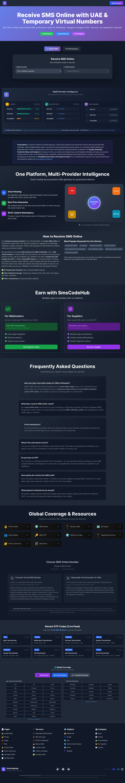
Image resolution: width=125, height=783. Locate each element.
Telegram (91, 684)
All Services (42, 675)
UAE (34, 712)
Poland (52, 705)
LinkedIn (91, 695)
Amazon (72, 698)
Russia (34, 695)
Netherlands (33, 702)
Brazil (33, 691)
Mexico (52, 698)
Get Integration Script (31, 347)
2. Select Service (69, 67)
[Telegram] (63, 769)
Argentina (52, 709)
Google (110, 684)
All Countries (60, 675)
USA (15, 684)
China (52, 684)
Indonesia (15, 702)
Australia (33, 698)
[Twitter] (58, 769)
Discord (91, 691)
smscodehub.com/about (44, 159)
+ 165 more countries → (33, 719)
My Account (116, 3)
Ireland (34, 716)
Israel (15, 716)
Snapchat (72, 695)
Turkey (15, 705)
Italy (52, 691)
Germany (33, 688)
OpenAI (110, 695)
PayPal (91, 698)
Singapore (52, 716)
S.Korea (52, 695)
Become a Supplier (94, 347)
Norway (15, 712)
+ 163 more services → (91, 701)
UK (34, 684)
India (15, 688)
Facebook (72, 688)
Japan (15, 691)
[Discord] (69, 769)
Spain (15, 698)
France (52, 688)
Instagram (91, 688)
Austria (52, 712)
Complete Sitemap (80, 675)
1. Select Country (21, 67)
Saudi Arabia (52, 702)
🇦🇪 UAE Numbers (71, 49)
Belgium (34, 709)
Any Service (109, 698)
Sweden (15, 709)
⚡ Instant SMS (52, 49)
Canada (15, 695)
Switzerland (34, 705)
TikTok (73, 691)
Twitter (110, 688)
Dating (110, 691)
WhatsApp (72, 684)
